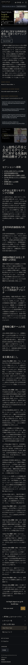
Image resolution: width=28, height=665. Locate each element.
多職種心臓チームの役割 (11, 182)
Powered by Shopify (6, 661)
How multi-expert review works (10, 91)
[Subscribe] (23, 608)
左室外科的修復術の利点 (11, 173)
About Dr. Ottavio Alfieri (8, 84)
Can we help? (7, 41)
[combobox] (14, 6)
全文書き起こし (8, 184)
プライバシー (4, 657)
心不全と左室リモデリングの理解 (13, 171)
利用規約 (3, 659)
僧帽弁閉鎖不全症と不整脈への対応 (14, 175)
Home (2, 28)
